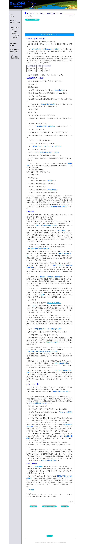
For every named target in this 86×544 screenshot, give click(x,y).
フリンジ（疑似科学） (54, 303)
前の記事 (65, 506)
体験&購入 (14, 33)
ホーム (11, 14)
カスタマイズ (15, 37)
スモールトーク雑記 (15, 22)
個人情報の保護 (13, 52)
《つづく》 (31, 489)
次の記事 (33, 506)
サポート (14, 39)
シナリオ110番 (15, 35)
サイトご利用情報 (14, 50)
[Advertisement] (38, 26)
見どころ (14, 29)
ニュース (12, 16)
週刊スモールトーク (15, 21)
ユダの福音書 (39, 466)
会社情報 (12, 45)
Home (49, 535)
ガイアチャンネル (14, 27)
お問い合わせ (13, 43)
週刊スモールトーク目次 (32, 19)
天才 (42, 294)
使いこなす (14, 31)
